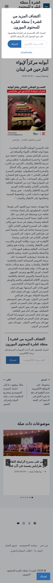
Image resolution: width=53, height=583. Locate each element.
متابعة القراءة (26, 52)
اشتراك (14, 43)
